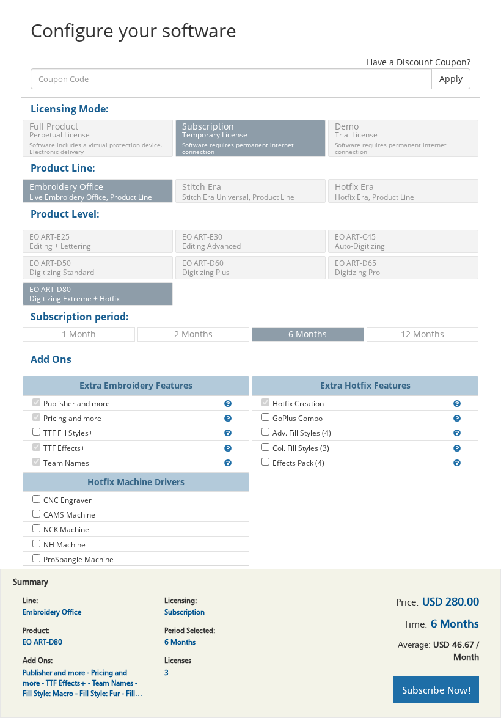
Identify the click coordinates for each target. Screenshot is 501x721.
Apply (451, 78)
